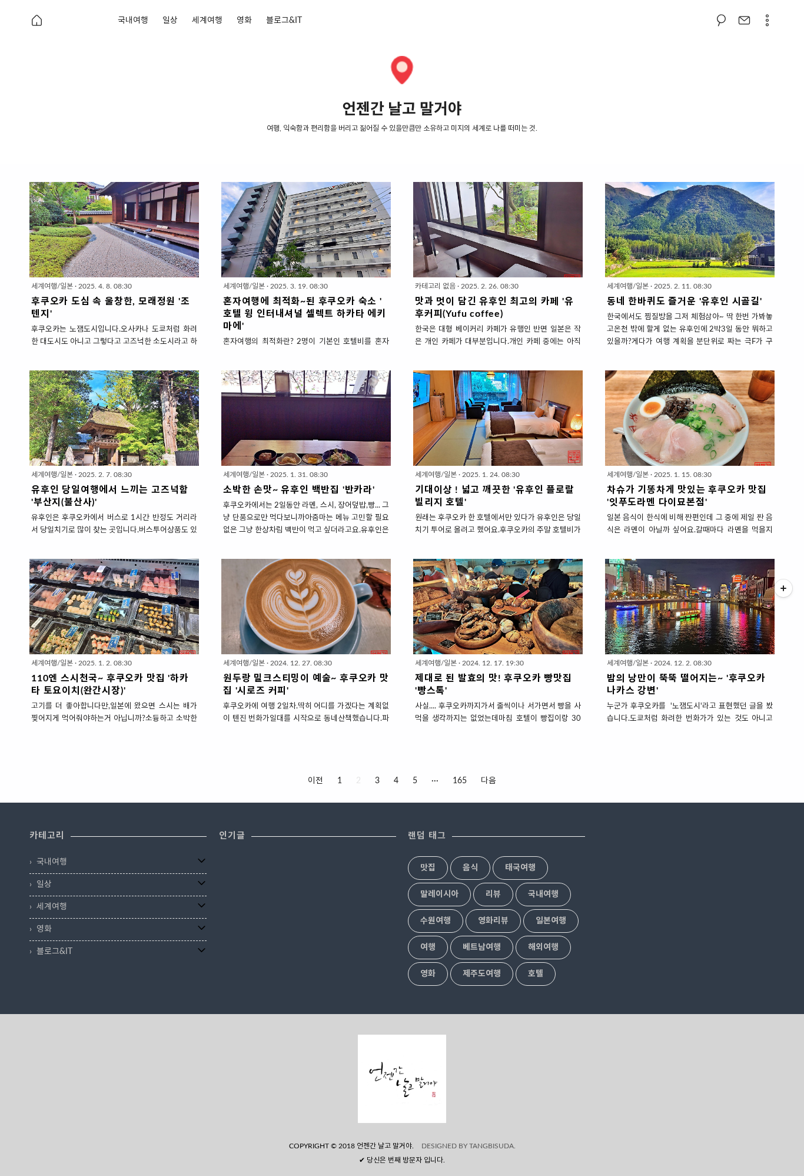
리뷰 (493, 894)
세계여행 (207, 20)
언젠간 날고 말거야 (384, 1146)
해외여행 (543, 947)
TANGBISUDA (491, 1146)
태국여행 (520, 868)
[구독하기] (783, 588)
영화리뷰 (493, 921)
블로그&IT (284, 20)
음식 (470, 868)
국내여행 (133, 20)
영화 (244, 20)
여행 (428, 947)
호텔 (535, 974)
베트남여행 (482, 947)
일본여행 (551, 921)
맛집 (428, 868)
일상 (170, 20)
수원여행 (435, 921)
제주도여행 (482, 974)
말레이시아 (439, 894)
